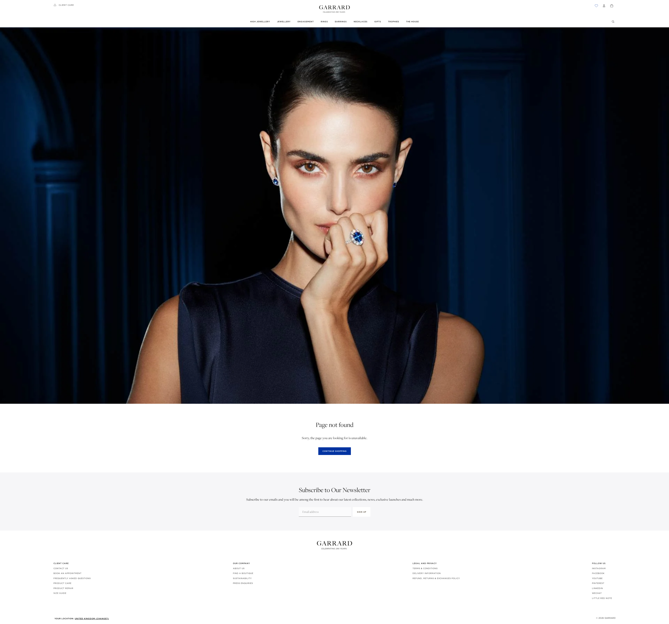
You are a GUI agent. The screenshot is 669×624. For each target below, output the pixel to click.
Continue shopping (334, 451)
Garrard (610, 618)
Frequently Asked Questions (72, 578)
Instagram (599, 568)
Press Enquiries (243, 583)
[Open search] (613, 21)
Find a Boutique (243, 573)
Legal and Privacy (425, 563)
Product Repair (63, 588)
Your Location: (82, 618)
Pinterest (598, 583)
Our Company (241, 563)
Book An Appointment (67, 573)
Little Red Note (602, 598)
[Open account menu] (604, 6)
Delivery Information (427, 573)
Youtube (597, 578)
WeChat (597, 593)
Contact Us (60, 568)
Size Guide (59, 593)
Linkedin (597, 588)
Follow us (599, 563)
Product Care (62, 583)
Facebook (598, 573)
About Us (239, 568)
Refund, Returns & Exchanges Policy (436, 578)
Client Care (66, 5)
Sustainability (242, 578)
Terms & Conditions (425, 568)
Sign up (361, 512)
